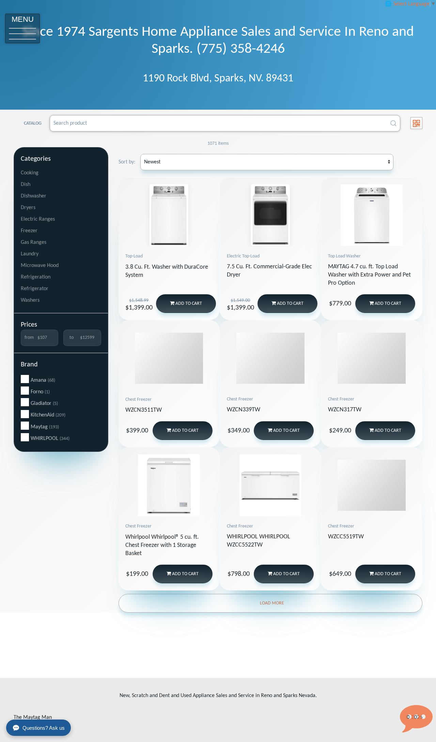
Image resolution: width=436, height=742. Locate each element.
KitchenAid (48, 415)
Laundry (29, 254)
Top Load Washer (344, 256)
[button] (22, 28)
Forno (40, 392)
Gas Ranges (33, 242)
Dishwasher (33, 196)
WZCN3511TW (143, 410)
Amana (43, 380)
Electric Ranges (38, 219)
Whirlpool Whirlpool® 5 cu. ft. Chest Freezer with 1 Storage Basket (162, 545)
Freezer (29, 231)
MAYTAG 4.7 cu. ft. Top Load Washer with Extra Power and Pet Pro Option (369, 275)
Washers (30, 300)
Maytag (45, 427)
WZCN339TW (243, 410)
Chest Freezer (138, 399)
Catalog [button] (33, 123)
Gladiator (44, 403)
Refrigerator (34, 288)
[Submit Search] (393, 123)
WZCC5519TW (346, 537)
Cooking (29, 173)
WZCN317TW (344, 410)
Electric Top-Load (243, 256)
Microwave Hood (40, 265)
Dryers (28, 207)
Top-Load (134, 256)
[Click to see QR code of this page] (416, 123)
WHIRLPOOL (50, 438)
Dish (25, 184)
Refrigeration (35, 277)
